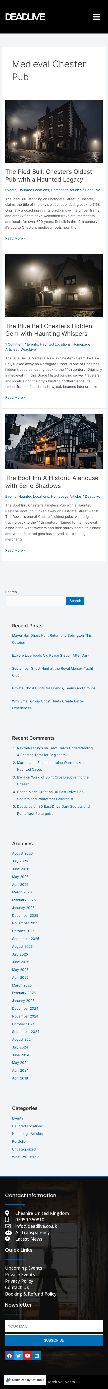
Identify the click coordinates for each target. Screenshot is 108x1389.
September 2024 (25, 1032)
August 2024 (22, 1039)
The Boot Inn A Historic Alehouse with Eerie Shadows (51, 481)
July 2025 (20, 954)
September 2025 (25, 939)
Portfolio (19, 1141)
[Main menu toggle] (96, 16)
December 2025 (25, 915)
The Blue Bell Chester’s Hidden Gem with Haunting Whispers (48, 329)
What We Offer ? (25, 1157)
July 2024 (20, 1047)
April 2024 (20, 1070)
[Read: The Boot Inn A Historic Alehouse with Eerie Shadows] (54, 441)
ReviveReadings (30, 748)
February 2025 (24, 993)
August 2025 (22, 946)
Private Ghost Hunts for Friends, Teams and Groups (53, 688)
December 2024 (25, 1008)
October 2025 (23, 931)
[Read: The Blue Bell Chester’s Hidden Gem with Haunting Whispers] (54, 285)
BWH (21, 777)
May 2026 (20, 877)
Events (10, 190)
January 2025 (23, 1001)
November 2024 (25, 1016)
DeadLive (24, 806)
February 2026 (24, 900)
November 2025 (25, 923)
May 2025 (20, 970)
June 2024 (20, 1055)
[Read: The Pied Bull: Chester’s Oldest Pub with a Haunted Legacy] (54, 131)
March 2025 (22, 985)
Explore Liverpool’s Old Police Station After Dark (50, 655)
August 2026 (22, 853)
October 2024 (23, 1024)
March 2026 (22, 892)
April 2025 (20, 977)
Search (11, 592)
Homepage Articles (66, 190)
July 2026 (20, 861)
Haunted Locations (33, 190)
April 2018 (20, 1078)
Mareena (24, 763)
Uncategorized (24, 1149)
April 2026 (20, 885)
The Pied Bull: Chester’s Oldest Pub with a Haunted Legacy (48, 175)
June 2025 (20, 962)
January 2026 (23, 908)
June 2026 (20, 869)
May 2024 (20, 1063)
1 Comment (14, 344)
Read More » (15, 237)
